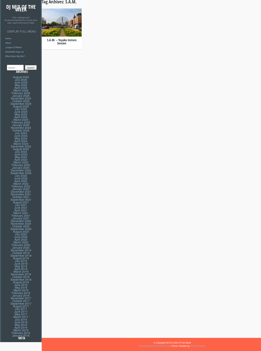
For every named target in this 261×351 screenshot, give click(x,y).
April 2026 (20, 88)
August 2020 (21, 232)
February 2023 (21, 165)
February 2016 (21, 333)
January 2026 (20, 96)
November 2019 (21, 250)
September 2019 (20, 255)
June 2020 (21, 237)
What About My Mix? (15, 56)
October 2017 (20, 301)
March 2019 (20, 271)
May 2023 (21, 157)
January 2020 (20, 247)
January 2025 (20, 125)
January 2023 (20, 168)
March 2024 (20, 144)
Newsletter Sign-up (14, 51)
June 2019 (21, 263)
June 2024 (21, 136)
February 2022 (21, 186)
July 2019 (21, 261)
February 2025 (21, 122)
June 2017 (21, 311)
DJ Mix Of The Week (21, 8)
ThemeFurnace (197, 345)
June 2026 (21, 82)
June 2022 (21, 178)
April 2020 (20, 239)
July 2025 (21, 109)
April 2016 (20, 327)
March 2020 (20, 242)
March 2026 (20, 90)
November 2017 (21, 298)
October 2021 (20, 197)
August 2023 (21, 149)
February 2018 (21, 293)
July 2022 (21, 176)
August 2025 (21, 106)
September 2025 (20, 104)
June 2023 (21, 154)
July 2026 (21, 80)
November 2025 (21, 98)
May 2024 (21, 138)
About (8, 42)
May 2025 (21, 114)
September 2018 (20, 279)
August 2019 (21, 258)
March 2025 (20, 120)
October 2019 (20, 253)
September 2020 (20, 229)
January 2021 (20, 218)
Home (8, 38)
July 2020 (21, 234)
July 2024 (21, 133)
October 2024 (20, 130)
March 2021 (20, 213)
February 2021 (21, 216)
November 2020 (21, 224)
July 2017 (21, 309)
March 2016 (20, 330)
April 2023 (20, 160)
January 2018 (20, 295)
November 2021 (21, 194)
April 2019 (20, 269)
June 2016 (21, 322)
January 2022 (20, 189)
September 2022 (20, 173)
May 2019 (21, 266)
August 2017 (21, 306)
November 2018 (21, 274)
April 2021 (20, 210)
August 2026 (21, 77)
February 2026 (21, 93)
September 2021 (20, 200)
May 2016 (21, 325)
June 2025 (21, 112)
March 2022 (20, 184)
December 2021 (21, 192)
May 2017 (21, 314)
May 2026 (21, 85)
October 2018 (20, 277)
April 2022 (20, 181)
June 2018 (21, 285)
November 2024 (21, 128)
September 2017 (20, 303)
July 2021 (21, 205)
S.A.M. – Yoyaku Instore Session (62, 41)
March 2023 (20, 162)
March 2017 (20, 317)
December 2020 (21, 221)
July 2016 (21, 319)
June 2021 (21, 208)
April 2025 (20, 117)
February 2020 (21, 245)
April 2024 (20, 141)
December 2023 (21, 146)
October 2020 (20, 226)
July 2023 (21, 152)
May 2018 (21, 287)
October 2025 (20, 101)
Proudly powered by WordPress (154, 345)
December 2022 (21, 170)
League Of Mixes (13, 47)
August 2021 (21, 202)
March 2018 (20, 290)
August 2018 (21, 282)
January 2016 (20, 335)
